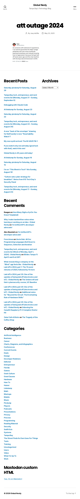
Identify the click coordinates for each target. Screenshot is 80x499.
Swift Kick (8, 429)
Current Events (10, 350)
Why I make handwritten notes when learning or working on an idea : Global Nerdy (19, 222)
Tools (6, 441)
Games (7, 371)
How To (7, 382)
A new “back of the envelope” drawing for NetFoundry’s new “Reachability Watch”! (20, 134)
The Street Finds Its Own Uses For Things (21, 438)
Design (7, 356)
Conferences (9, 347)
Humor (6, 385)
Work (6, 459)
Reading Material (11, 424)
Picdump (7, 403)
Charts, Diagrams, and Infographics (18, 344)
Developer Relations (12, 359)
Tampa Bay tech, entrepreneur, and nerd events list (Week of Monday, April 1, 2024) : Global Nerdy (20, 252)
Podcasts (8, 409)
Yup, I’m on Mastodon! (13, 479)
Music (6, 400)
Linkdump (8, 388)
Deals (6, 353)
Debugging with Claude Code (16, 105)
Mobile (7, 397)
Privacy (7, 415)
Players (7, 406)
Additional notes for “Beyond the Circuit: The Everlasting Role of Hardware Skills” (20, 294)
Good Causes (9, 376)
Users (6, 450)
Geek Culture (9, 374)
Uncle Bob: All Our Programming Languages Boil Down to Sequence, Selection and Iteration (19, 242)
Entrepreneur (9, 365)
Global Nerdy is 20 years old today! (18, 153)
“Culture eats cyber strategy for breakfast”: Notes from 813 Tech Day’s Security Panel (20, 179)
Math (6, 391)
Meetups (7, 394)
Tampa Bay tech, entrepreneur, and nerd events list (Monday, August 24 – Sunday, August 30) (21, 124)
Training (7, 444)
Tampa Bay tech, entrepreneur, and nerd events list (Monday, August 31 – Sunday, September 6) (21, 97)
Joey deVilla (34, 33)
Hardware (8, 379)
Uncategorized (10, 447)
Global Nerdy (40, 5)
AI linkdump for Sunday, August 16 (18, 158)
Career (6, 341)
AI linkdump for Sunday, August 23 (18, 109)
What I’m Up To (10, 456)
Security (7, 426)
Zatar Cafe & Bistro (11, 317)
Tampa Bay (8, 435)
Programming (9, 421)
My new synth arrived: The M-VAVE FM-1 (21, 141)
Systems (7, 432)
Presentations (10, 412)
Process (7, 418)
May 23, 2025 (49, 33)
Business (8, 338)
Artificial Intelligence (12, 335)
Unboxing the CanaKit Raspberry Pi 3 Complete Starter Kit (20, 310)
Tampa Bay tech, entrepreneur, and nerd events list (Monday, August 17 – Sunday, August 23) (20, 189)
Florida (7, 368)
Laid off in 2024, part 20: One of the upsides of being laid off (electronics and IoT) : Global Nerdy (20, 277)
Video (6, 453)
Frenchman (8, 239)
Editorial (7, 362)
